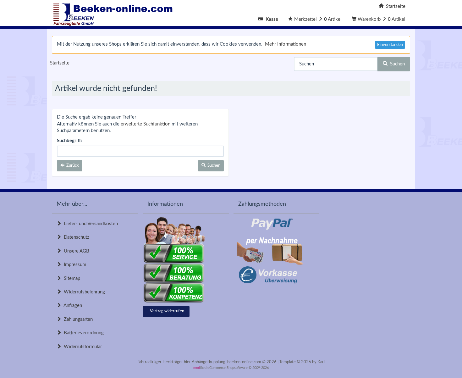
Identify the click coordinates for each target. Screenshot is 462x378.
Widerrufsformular (81, 346)
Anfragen (71, 305)
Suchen (396, 64)
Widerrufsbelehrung (83, 292)
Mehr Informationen (285, 44)
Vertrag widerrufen (167, 311)
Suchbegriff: (69, 140)
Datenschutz (75, 237)
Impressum (73, 264)
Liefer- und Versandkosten (89, 223)
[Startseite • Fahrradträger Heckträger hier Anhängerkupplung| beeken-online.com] (115, 12)
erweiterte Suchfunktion (145, 124)
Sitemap (70, 278)
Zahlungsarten (77, 319)
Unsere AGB (75, 251)
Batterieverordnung (82, 333)
